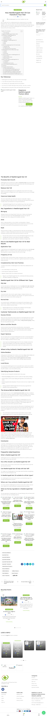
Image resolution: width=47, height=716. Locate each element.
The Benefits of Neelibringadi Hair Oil (9, 35)
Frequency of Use (7, 47)
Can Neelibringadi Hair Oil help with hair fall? (11, 70)
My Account (3, 694)
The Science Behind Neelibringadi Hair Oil (9, 64)
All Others (33, 677)
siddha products (15, 570)
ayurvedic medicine (17, 9)
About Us (3, 702)
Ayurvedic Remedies (35, 687)
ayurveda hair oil (39, 39)
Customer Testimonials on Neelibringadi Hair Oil (11, 54)
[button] (14, 628)
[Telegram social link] (33, 564)
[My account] (45, 2)
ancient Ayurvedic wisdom (19, 392)
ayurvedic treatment (6, 564)
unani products (15, 573)
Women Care (34, 683)
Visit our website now (10, 438)
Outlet (2, 698)
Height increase (39, 50)
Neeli (5, 43)
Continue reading (9, 621)
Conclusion (4, 65)
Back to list (18, 582)
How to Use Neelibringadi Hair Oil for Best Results (11, 44)
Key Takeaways (6, 32)
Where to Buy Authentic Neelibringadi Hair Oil (10, 59)
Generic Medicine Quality (44, 13)
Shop (2, 696)
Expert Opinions (6, 58)
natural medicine (5, 568)
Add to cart (29, 104)
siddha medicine (5, 570)
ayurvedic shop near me (7, 561)
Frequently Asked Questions (8, 66)
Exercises (38, 45)
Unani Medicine (39, 56)
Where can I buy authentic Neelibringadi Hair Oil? (12, 72)
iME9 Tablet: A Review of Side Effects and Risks (40, 31)
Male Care (33, 681)
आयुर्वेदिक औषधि (15, 575)
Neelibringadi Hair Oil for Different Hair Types (10, 49)
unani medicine (5, 573)
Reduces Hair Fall (7, 37)
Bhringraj (5, 41)
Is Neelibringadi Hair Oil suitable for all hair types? (12, 71)
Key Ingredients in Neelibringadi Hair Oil (9, 40)
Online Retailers (6, 60)
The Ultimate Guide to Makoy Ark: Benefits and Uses (26, 599)
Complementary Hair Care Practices (10, 48)
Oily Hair (5, 51)
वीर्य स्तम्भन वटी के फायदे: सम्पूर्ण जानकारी (40, 642)
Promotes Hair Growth (7, 36)
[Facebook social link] (22, 564)
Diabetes (38, 43)
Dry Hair (5, 52)
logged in (8, 635)
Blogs (2, 700)
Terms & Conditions (20, 696)
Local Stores (6, 61)
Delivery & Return (20, 700)
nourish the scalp (22, 182)
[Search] (45, 5)
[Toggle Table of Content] (21, 31)
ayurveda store (5, 555)
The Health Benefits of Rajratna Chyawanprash (6, 648)
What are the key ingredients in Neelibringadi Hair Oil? (13, 73)
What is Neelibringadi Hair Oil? (9, 68)
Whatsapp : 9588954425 (36, 704)
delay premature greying (26, 320)
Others (30, 106)
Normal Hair (6, 53)
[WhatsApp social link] (30, 564)
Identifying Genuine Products (8, 63)
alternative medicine (6, 552)
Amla (5, 42)
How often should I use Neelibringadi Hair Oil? (12, 69)
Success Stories (6, 55)
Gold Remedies (34, 685)
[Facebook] (2, 689)
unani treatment (5, 575)
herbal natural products (7, 566)
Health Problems (39, 47)
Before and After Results (8, 57)
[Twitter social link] (25, 564)
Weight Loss (38, 60)
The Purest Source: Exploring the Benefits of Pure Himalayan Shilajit (17, 647)
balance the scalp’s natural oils (28, 286)
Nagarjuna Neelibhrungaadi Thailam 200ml (10, 34)
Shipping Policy (19, 694)
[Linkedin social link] (27, 564)
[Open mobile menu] (1, 2)
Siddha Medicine (39, 52)
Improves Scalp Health (7, 38)
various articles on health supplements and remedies (20, 357)
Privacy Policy (19, 698)
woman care (38, 62)
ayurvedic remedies (6, 559)
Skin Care (38, 54)
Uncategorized (26, 595)
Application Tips (6, 46)
